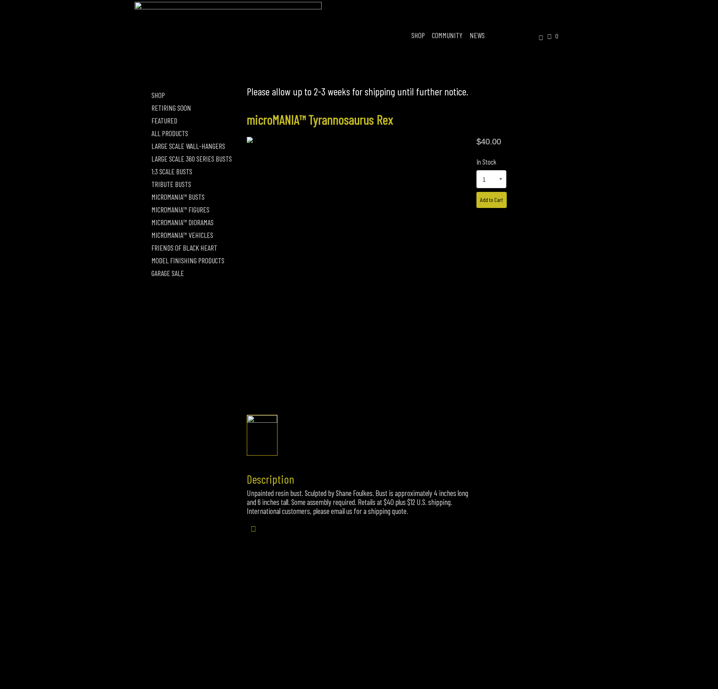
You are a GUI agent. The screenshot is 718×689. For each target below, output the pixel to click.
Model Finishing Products (187, 260)
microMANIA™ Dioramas (182, 222)
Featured (164, 120)
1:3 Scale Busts (171, 171)
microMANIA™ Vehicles (182, 234)
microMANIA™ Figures (180, 209)
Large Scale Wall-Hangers (188, 145)
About (299, 648)
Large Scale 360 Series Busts (191, 158)
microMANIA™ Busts (178, 196)
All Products (169, 133)
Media (419, 648)
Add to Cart (491, 199)
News (477, 35)
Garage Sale (167, 273)
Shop (418, 35)
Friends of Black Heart (184, 247)
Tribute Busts (171, 184)
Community (447, 35)
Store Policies (360, 648)
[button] (538, 38)
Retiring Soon (171, 107)
